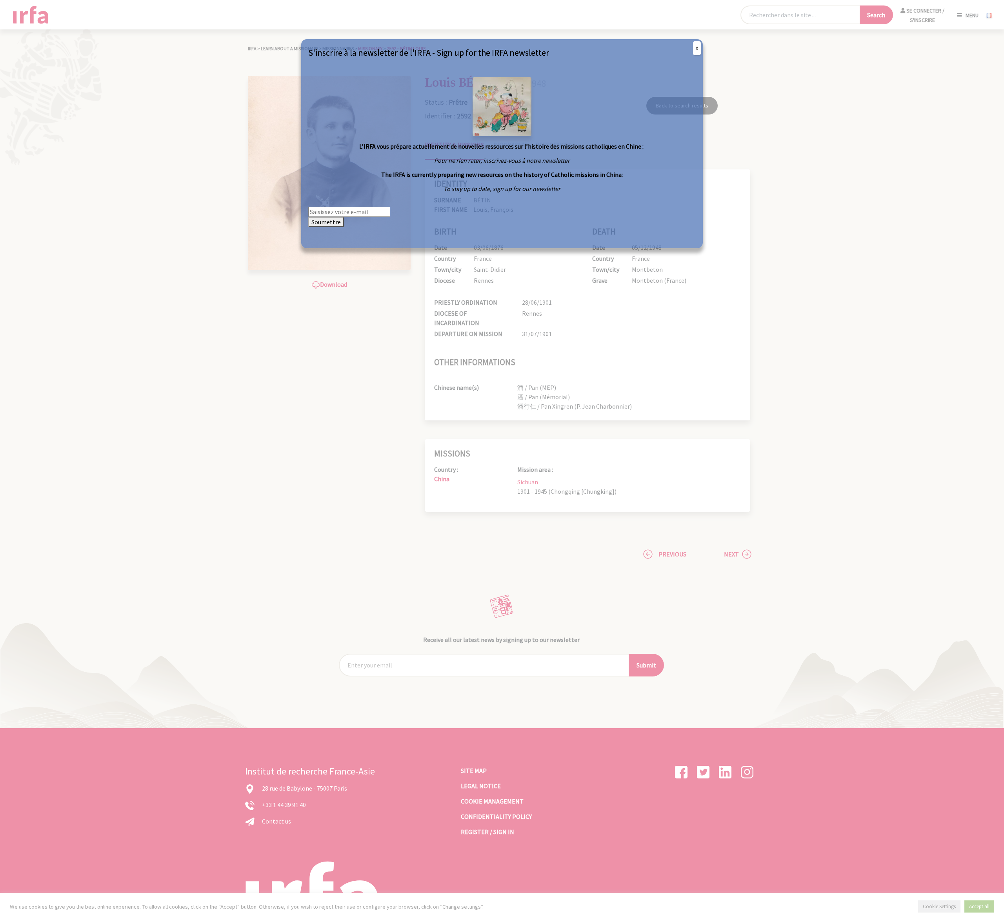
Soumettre (326, 222)
